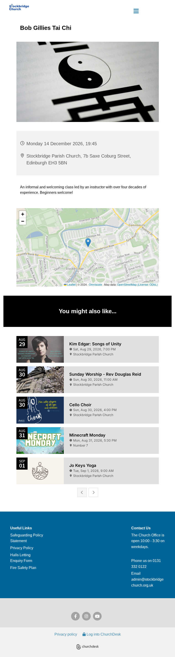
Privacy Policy (21, 548)
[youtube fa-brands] (97, 616)
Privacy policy (65, 634)
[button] (87, 11)
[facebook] (75, 616)
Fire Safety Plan (23, 568)
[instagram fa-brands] (86, 616)
